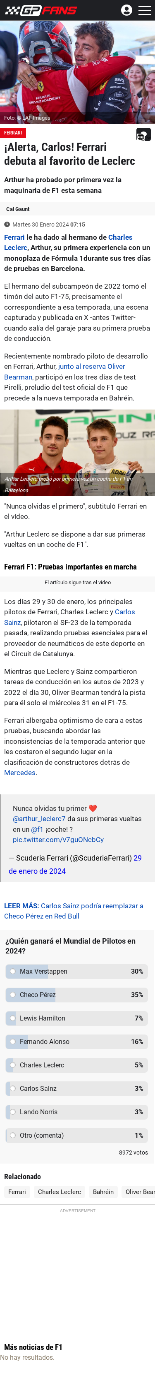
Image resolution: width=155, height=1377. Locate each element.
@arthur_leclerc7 (39, 819)
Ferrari (13, 133)
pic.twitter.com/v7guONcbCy (58, 839)
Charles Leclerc (59, 1192)
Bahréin (103, 1192)
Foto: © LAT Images (27, 118)
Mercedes (20, 772)
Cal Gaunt (17, 209)
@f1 (37, 829)
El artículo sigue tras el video (78, 582)
